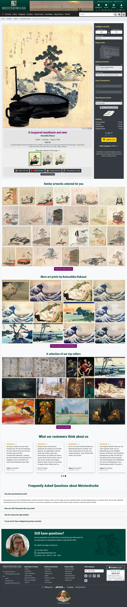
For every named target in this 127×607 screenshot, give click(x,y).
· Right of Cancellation (29, 578)
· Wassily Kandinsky (69, 576)
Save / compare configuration (109, 107)
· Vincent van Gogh (69, 569)
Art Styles (30, 14)
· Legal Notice (27, 571)
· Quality (46, 576)
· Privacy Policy (28, 576)
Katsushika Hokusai (25, 19)
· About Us (26, 582)
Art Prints (8, 14)
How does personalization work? (16, 494)
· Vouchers (47, 580)
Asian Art (16, 19)
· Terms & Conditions (29, 573)
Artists (15, 14)
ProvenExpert (13, 468)
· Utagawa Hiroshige (69, 578)
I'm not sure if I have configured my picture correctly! (23, 521)
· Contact (26, 569)
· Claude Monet (68, 571)
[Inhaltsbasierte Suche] (119, 14)
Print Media (49, 14)
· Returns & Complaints (30, 580)
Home (3, 19)
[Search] (115, 14)
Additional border (99, 36)
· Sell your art (47, 571)
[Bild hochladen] (124, 14)
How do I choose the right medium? (17, 515)
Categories (21, 14)
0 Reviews (51, 174)
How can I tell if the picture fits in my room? (20, 508)
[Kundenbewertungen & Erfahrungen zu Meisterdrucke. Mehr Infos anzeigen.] (116, 573)
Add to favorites (38, 170)
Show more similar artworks (63, 269)
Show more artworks (63, 427)
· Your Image (47, 569)
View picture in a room (73, 170)
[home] (2, 14)
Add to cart (110, 140)
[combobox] (108, 38)
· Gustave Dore (68, 580)
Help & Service (58, 14)
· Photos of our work (49, 578)
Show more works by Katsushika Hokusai (63, 346)
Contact (67, 14)
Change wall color (55, 170)
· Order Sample (48, 582)
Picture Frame (39, 14)
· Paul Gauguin (68, 573)
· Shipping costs (48, 573)
